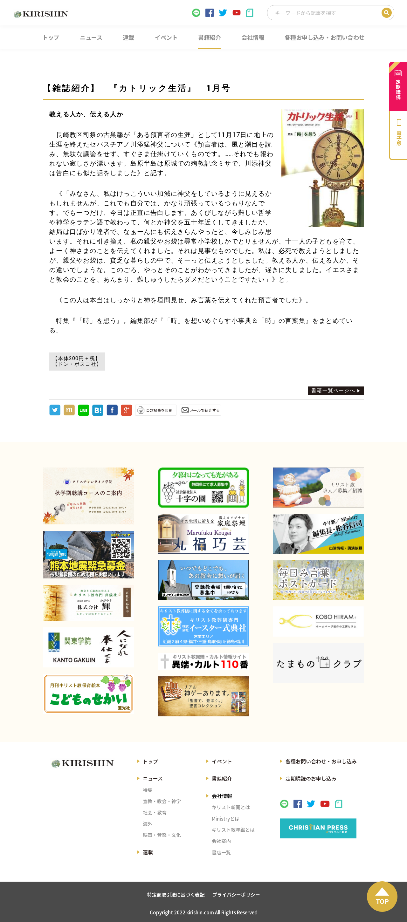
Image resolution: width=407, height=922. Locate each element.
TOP (382, 901)
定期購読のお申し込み (311, 778)
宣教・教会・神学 (162, 801)
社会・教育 (155, 812)
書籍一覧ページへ (333, 390)
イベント (222, 761)
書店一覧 (221, 852)
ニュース (153, 778)
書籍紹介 (222, 778)
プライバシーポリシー (236, 894)
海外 (147, 823)
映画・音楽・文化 (162, 834)
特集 (147, 790)
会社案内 (221, 840)
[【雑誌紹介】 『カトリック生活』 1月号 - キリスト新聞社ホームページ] (97, 414)
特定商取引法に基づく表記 (175, 894)
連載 (148, 852)
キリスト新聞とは (231, 807)
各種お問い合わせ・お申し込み (321, 761)
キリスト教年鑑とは (233, 829)
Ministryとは (225, 818)
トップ (150, 761)
